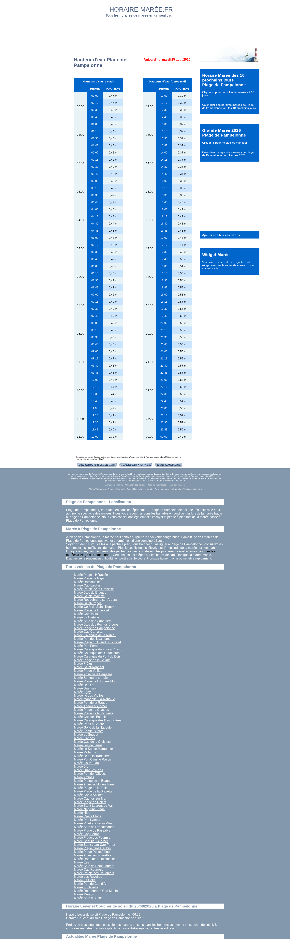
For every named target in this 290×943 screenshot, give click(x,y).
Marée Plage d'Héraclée (91, 574)
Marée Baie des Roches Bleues (96, 624)
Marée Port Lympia (87, 819)
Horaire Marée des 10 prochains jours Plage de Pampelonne (224, 80)
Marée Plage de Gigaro (90, 578)
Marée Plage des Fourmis (92, 837)
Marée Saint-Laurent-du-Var (93, 805)
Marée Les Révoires (88, 876)
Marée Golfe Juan (86, 763)
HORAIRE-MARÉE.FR (141, 9)
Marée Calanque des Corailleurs (97, 653)
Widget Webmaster (97, 489)
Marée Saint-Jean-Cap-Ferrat (94, 844)
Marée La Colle (84, 880)
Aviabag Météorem (165, 457)
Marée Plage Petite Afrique (92, 851)
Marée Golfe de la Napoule (93, 727)
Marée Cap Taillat (86, 614)
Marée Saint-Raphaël (89, 667)
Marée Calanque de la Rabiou (95, 635)
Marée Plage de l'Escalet (91, 610)
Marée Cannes (84, 738)
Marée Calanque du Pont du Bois (97, 656)
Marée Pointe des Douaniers (94, 873)
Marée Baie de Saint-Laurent (94, 866)
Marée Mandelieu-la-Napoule (94, 699)
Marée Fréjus (83, 663)
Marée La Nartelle (86, 617)
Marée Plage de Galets (90, 802)
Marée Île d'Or (84, 685)
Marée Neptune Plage (89, 809)
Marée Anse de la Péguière (93, 674)
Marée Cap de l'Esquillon (91, 716)
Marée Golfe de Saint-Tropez (94, 606)
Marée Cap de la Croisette (92, 741)
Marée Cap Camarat (88, 631)
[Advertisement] (145, 30)
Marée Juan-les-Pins (88, 770)
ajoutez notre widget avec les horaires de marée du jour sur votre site (228, 265)
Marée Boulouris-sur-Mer (91, 677)
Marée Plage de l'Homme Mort (95, 681)
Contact (111, 489)
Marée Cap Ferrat (86, 834)
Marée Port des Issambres (92, 638)
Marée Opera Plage (87, 816)
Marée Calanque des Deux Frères (98, 720)
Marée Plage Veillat (87, 670)
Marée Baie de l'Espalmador (94, 827)
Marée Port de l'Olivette (90, 773)
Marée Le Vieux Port (88, 731)
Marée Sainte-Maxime (89, 596)
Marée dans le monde (143, 489)
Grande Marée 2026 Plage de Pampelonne (224, 132)
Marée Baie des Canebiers (92, 621)
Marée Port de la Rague (90, 702)
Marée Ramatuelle (87, 582)
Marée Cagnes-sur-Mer (90, 798)
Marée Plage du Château (91, 709)
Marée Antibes (84, 777)
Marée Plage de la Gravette (93, 791)
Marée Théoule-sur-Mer (90, 706)
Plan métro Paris (124, 489)
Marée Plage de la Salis (91, 788)
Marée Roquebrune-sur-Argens (96, 599)
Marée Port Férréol (87, 645)
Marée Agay (82, 692)
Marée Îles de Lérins (88, 745)
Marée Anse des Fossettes (92, 855)
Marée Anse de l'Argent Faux (94, 784)
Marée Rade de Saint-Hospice (95, 859)
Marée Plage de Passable (92, 830)
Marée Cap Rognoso (88, 869)
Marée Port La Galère (89, 724)
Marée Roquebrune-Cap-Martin (96, 890)
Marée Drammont (86, 688)
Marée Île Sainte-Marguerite (93, 748)
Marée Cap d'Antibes (88, 795)
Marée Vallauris (85, 752)
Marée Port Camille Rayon (92, 759)
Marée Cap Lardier (87, 585)
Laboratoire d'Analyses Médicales (186, 489)
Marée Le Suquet (86, 734)
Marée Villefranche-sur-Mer (93, 823)
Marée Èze (81, 862)
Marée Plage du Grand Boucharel (97, 642)
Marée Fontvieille (86, 887)
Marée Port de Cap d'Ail (90, 883)
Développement (162, 489)
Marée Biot (81, 766)
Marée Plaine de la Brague (92, 780)
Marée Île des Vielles (88, 695)
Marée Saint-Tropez (88, 603)
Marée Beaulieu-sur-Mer (91, 841)
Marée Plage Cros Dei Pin (92, 848)
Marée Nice (82, 812)
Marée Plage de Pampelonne (94, 628)
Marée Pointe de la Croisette (94, 589)
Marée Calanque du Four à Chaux (98, 649)
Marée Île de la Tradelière (92, 756)
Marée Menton (84, 894)
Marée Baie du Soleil (88, 898)
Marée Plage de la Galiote (92, 660)
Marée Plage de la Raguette (93, 713)
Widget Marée (216, 254)
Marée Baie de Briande (90, 592)
